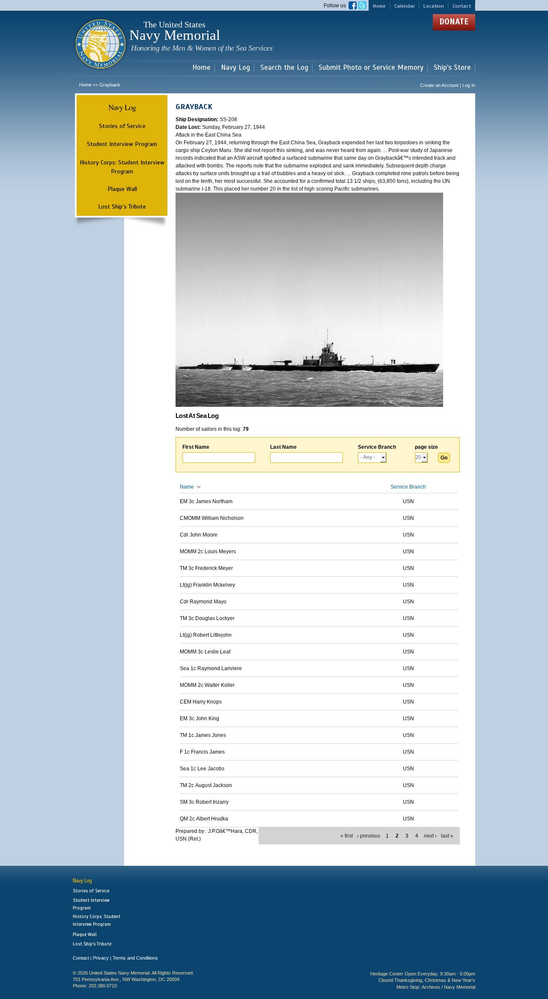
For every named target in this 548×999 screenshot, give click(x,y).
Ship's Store (452, 68)
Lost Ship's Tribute (122, 206)
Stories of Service (122, 126)
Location (433, 6)
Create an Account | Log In (447, 85)
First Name (195, 447)
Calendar (404, 6)
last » (447, 835)
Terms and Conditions (135, 957)
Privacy (101, 957)
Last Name (283, 447)
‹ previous (368, 835)
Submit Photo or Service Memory (371, 68)
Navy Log (235, 68)
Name (187, 487)
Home (379, 6)
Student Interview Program (122, 144)
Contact (462, 6)
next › (430, 835)
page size (426, 447)
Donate (454, 22)
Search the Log (284, 68)
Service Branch (377, 447)
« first (346, 835)
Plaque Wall (122, 189)
